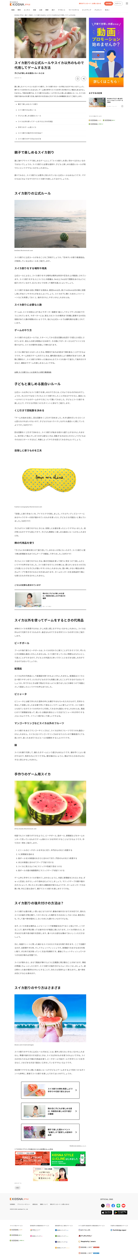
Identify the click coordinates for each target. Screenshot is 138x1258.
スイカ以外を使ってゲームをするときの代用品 (35, 122)
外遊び (31, 15)
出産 (40, 10)
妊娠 (34, 10)
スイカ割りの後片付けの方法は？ (30, 133)
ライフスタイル (74, 10)
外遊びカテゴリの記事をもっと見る (41, 1149)
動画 (13, 10)
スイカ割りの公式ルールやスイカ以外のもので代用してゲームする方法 (54, 15)
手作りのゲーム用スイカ (27, 127)
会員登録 (109, 3)
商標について (44, 1204)
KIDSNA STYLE (18, 15)
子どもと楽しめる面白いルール (29, 116)
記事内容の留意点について (78, 1146)
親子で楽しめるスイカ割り (28, 104)
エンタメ (27, 10)
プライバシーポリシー (23, 1204)
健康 (46, 10)
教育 (19, 10)
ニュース (114, 106)
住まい (107, 10)
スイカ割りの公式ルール (27, 110)
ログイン (118, 3)
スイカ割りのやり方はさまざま (29, 139)
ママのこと (61, 10)
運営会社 (35, 1204)
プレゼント (98, 10)
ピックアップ (86, 10)
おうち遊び (48, 606)
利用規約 (12, 1204)
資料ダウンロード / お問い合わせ (90, 3)
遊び (53, 10)
